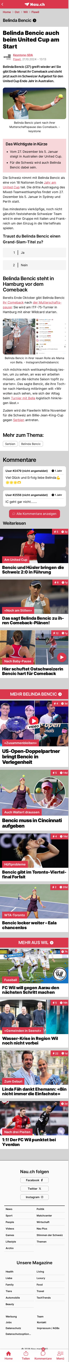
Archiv (10, 1248)
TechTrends (44, 1297)
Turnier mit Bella (23, 398)
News (9, 1208)
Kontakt (41, 1322)
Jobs (9, 1322)
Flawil (35, 12)
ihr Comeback (13, 302)
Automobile (13, 1297)
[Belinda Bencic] (34, 20)
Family (10, 1284)
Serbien (18, 420)
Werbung (11, 1316)
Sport (9, 1215)
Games (10, 1235)
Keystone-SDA (23, 55)
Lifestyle (11, 1241)
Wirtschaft (43, 1222)
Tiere (9, 1291)
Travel (40, 1291)
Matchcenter (44, 1215)
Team (40, 1316)
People (10, 1222)
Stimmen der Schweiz (50, 1235)
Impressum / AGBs (48, 1328)
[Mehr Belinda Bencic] (34, 694)
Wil (25, 12)
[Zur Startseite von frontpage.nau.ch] (35, 4)
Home (7, 12)
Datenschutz (13, 1328)
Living (40, 1271)
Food (40, 1284)
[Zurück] (2, 4)
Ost (17, 12)
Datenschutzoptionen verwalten (19, 1333)
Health (9, 1271)
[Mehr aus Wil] (34, 943)
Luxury (41, 1278)
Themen (42, 1241)
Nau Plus (42, 1228)
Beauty (10, 1304)
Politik (40, 1208)
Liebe (9, 1278)
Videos (10, 1228)
